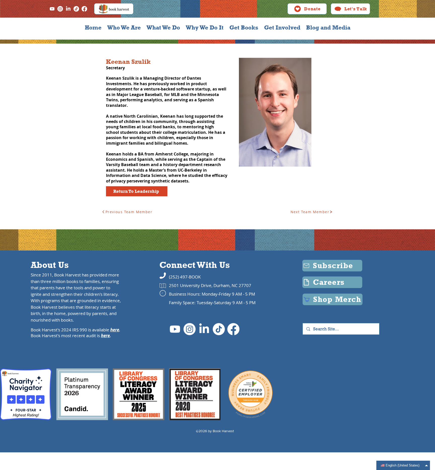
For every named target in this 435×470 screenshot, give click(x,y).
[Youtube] (52, 9)
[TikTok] (76, 9)
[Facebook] (84, 9)
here (114, 330)
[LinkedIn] (68, 9)
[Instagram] (60, 9)
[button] (123, 27)
